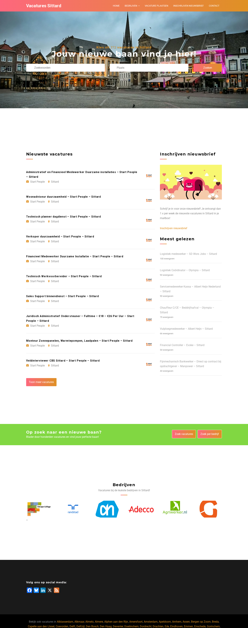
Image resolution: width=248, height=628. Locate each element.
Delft (72, 626)
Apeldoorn (165, 621)
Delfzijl (80, 626)
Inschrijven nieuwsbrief (188, 5)
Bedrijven (131, 5)
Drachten (158, 626)
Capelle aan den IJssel (41, 626)
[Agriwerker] (141, 509)
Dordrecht (145, 626)
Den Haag (106, 626)
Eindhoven (176, 626)
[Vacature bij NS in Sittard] (209, 509)
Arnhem (176, 621)
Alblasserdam (65, 621)
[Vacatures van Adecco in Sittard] (107, 509)
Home (116, 5)
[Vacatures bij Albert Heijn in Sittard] (73, 509)
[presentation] (26, 520)
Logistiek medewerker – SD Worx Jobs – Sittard (188, 253)
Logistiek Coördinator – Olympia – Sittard (185, 270)
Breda (215, 621)
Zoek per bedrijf (209, 434)
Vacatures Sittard (43, 5)
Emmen (188, 626)
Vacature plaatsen (156, 5)
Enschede (200, 626)
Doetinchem (131, 626)
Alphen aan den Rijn (116, 621)
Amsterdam (151, 621)
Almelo (89, 621)
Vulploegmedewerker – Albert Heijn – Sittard (186, 328)
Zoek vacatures (184, 434)
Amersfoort (136, 621)
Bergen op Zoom (201, 621)
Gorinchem (213, 626)
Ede (167, 626)
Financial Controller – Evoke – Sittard (182, 345)
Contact (214, 5)
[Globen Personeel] (175, 509)
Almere (99, 621)
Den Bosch (92, 626)
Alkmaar (79, 621)
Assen (186, 621)
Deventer (118, 626)
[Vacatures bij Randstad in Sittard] (39, 509)
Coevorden (62, 626)
